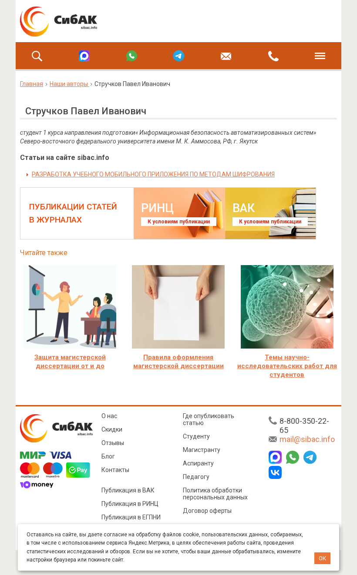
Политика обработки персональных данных (215, 494)
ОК (322, 558)
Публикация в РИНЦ (129, 503)
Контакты (115, 469)
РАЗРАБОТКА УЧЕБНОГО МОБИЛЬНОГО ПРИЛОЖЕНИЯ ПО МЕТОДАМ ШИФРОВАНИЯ (153, 174)
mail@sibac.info (307, 439)
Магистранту (201, 449)
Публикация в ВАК (128, 490)
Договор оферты (207, 510)
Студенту (196, 436)
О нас (109, 415)
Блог (108, 456)
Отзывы (112, 442)
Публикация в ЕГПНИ (131, 517)
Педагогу (196, 476)
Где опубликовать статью (208, 419)
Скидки (111, 429)
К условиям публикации (179, 222)
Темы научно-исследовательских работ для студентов (287, 366)
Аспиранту (198, 463)
